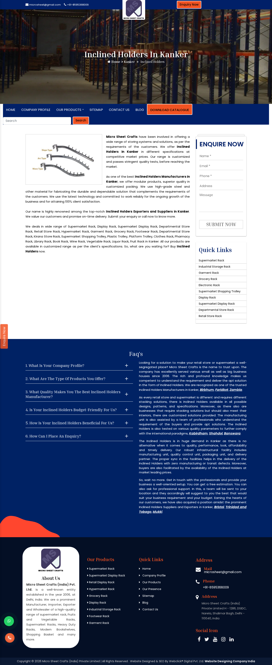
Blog (139, 109)
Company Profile (35, 109)
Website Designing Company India (230, 661)
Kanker (129, 62)
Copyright (24, 661)
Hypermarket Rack (101, 589)
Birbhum (207, 389)
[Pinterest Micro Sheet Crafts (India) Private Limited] (215, 640)
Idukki (157, 511)
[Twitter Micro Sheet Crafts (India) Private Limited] (206, 640)
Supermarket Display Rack (217, 304)
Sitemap (96, 109)
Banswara (232, 433)
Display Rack (207, 297)
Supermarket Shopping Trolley (220, 291)
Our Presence (151, 589)
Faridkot (221, 389)
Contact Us (119, 109)
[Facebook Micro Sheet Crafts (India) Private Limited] (199, 640)
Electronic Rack (209, 285)
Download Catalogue (169, 110)
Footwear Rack (98, 616)
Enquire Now (4, 336)
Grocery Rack (208, 279)
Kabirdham (198, 433)
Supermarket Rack (211, 260)
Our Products (68, 109)
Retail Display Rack (101, 582)
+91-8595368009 (78, 5)
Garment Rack (209, 273)
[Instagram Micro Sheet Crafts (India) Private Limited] (223, 640)
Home (115, 62)
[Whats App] (9, 621)
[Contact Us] (10, 635)
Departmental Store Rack (216, 310)
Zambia (236, 389)
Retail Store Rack (210, 316)
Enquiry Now (189, 4)
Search (80, 120)
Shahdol (216, 433)
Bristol (219, 507)
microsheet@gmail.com (45, 5)
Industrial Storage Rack (214, 267)
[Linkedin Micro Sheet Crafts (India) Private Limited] (231, 640)
